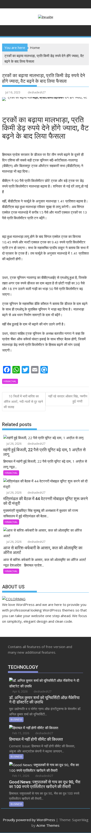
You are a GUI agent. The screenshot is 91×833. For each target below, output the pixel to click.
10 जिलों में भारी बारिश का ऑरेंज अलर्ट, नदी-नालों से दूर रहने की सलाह (23, 401)
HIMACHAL (10, 381)
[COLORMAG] (13, 599)
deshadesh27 (37, 92)
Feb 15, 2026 (20, 733)
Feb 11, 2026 (20, 776)
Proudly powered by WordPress (29, 819)
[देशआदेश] (6, 30)
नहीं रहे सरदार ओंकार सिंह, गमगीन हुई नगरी (67, 398)
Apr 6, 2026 (20, 691)
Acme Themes (48, 825)
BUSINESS (16, 719)
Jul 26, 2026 (13, 444)
